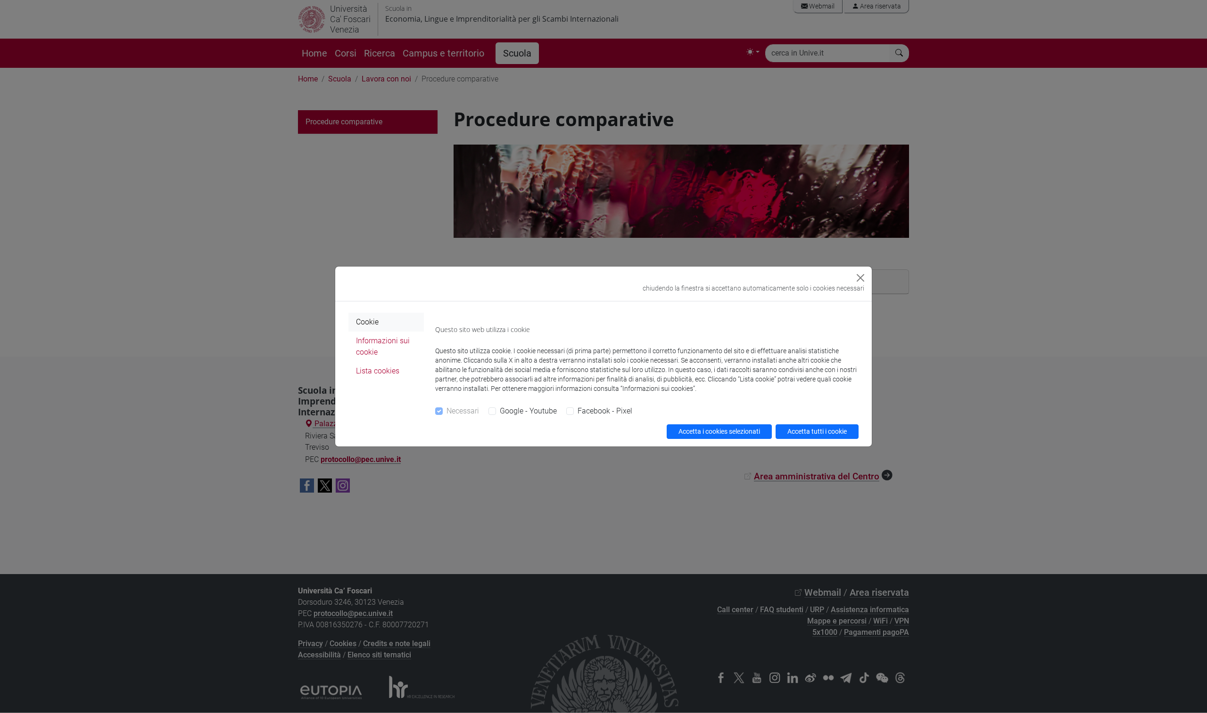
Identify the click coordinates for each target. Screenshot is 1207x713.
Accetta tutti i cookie (817, 431)
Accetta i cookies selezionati (719, 431)
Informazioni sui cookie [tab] (383, 346)
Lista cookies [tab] (377, 370)
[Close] (860, 277)
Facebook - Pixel (605, 410)
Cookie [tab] (367, 321)
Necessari (462, 410)
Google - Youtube (528, 410)
